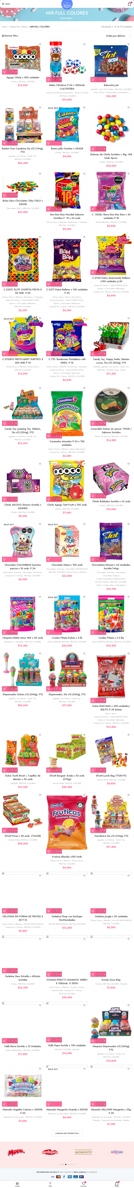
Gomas (58, 152)
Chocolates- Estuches (12, 572)
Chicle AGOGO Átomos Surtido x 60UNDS (22, 506)
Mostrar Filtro (11, 36)
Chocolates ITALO (13, 208)
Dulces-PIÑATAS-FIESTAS (58, 641)
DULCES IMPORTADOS (33, 924)
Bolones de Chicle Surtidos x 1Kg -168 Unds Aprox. (111, 156)
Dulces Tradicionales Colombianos (114, 92)
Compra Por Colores (18, 26)
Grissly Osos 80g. (111, 980)
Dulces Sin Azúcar (102, 436)
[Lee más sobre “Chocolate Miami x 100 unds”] (54, 559)
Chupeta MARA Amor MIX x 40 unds (22, 638)
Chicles (14, 81)
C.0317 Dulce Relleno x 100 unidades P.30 (67, 291)
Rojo (96, 92)
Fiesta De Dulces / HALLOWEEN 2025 (22, 300)
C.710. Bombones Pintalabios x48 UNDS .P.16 (67, 360)
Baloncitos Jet (111, 85)
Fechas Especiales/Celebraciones (111, 578)
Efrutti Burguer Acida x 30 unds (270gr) (67, 777)
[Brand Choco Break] (83, 1152)
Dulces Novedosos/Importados (59, 92)
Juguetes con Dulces (17, 156)
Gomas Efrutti (58, 783)
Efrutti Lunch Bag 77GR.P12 (111, 775)
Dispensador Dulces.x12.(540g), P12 (23, 694)
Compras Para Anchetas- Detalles (115, 1120)
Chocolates (108, 89)
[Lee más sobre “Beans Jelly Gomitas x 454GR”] (54, 143)
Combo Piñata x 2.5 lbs (111, 638)
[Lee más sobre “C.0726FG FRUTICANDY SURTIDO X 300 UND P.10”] (10, 353)
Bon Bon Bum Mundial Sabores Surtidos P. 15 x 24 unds (67, 216)
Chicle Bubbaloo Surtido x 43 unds (111, 501)
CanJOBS (14, 783)
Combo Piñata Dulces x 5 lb (67, 638)
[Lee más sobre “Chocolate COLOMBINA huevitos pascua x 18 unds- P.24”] (10, 559)
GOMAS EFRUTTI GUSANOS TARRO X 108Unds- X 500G (67, 981)
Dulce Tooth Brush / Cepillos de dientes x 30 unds (22, 777)
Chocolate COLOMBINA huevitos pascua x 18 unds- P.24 (23, 566)
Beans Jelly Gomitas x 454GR (67, 148)
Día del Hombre (102, 581)
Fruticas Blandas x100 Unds (67, 856)
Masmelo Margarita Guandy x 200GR (67, 1109)
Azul (101, 89)
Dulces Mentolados (14, 1050)
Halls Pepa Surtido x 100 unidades (67, 1045)
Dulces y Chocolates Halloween (22, 303)
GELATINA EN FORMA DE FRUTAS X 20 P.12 (22, 918)
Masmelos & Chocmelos (14, 1117)
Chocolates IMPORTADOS (77, 569)
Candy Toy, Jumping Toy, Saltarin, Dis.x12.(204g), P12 (23, 430)
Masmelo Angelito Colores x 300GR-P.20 (23, 1111)
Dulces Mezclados (73, 297)
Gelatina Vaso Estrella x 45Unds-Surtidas (23, 978)
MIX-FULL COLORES (26, 81)
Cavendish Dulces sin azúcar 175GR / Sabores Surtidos (111, 430)
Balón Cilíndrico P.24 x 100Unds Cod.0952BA (67, 86)
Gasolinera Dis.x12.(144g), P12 (111, 836)
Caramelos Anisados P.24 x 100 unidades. (67, 443)
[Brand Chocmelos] (116, 1152)
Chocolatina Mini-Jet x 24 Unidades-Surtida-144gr (111, 566)
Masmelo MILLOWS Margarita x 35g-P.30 (111, 1111)
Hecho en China (81, 92)
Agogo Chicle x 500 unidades (22, 77)
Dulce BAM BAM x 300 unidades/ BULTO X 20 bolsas (111, 707)
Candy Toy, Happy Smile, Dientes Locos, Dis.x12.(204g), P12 (111, 360)
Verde (122, 370)
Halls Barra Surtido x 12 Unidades (22, 1046)
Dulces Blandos (102, 222)
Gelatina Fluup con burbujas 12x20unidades (67, 918)
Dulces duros (58, 297)
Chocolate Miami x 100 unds (67, 565)
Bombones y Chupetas (77, 222)
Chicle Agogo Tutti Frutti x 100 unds (67, 505)
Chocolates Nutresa (111, 575)
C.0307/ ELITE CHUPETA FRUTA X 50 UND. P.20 (23, 291)
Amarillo (94, 89)
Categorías (66, 18)
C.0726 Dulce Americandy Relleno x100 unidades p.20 (111, 279)
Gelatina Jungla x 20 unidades (111, 916)
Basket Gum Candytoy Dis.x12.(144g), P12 (23, 150)
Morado (123, 983)
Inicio (4, 26)
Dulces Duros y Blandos (57, 222)
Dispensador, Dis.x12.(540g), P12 (67, 694)
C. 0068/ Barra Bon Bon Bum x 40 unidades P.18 (111, 216)
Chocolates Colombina (32, 572)
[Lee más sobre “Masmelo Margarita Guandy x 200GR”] (54, 1104)
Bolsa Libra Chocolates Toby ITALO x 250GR (23, 202)
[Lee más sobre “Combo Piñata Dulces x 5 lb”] (54, 632)
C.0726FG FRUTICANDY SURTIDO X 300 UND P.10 (22, 360)
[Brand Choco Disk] (49, 1152)
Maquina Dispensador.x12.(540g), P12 (111, 1048)
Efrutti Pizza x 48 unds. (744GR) (23, 836)
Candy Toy (31, 156)
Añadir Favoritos (40, 44)
